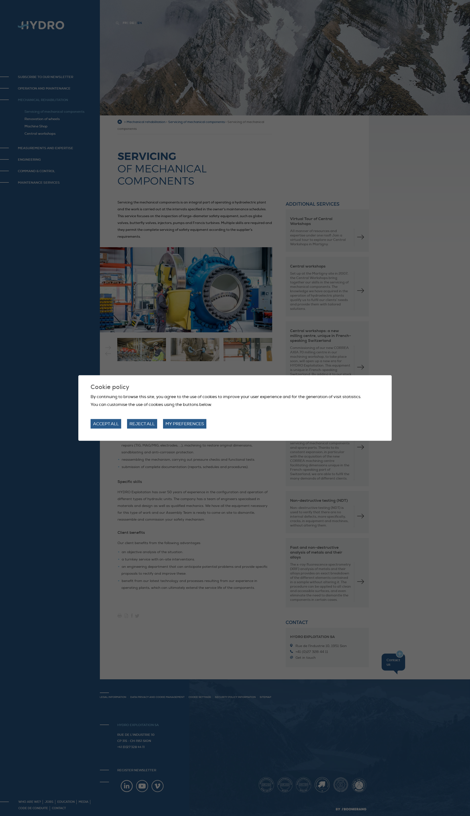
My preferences (184, 423)
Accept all (106, 423)
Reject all (142, 423)
